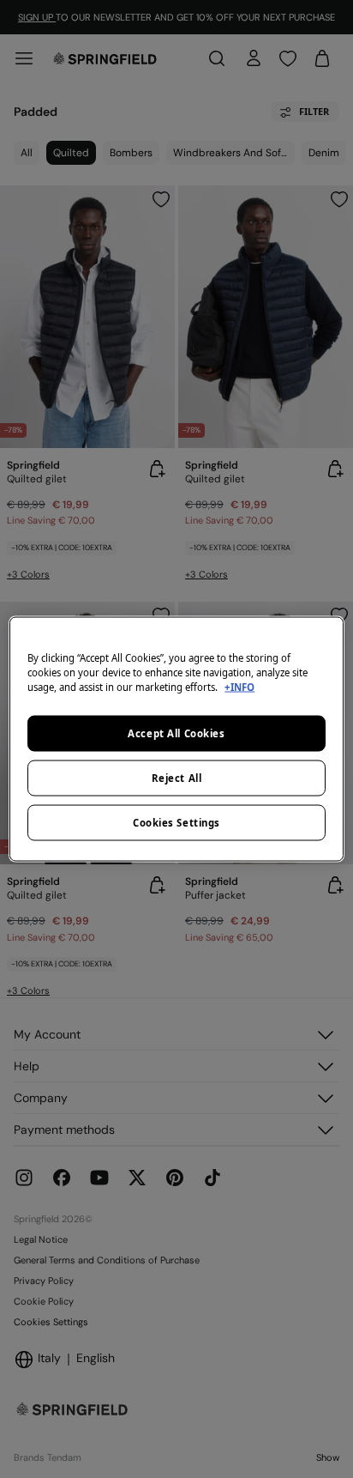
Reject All (177, 778)
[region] (176, 739)
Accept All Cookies (176, 733)
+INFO (239, 687)
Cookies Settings (176, 822)
